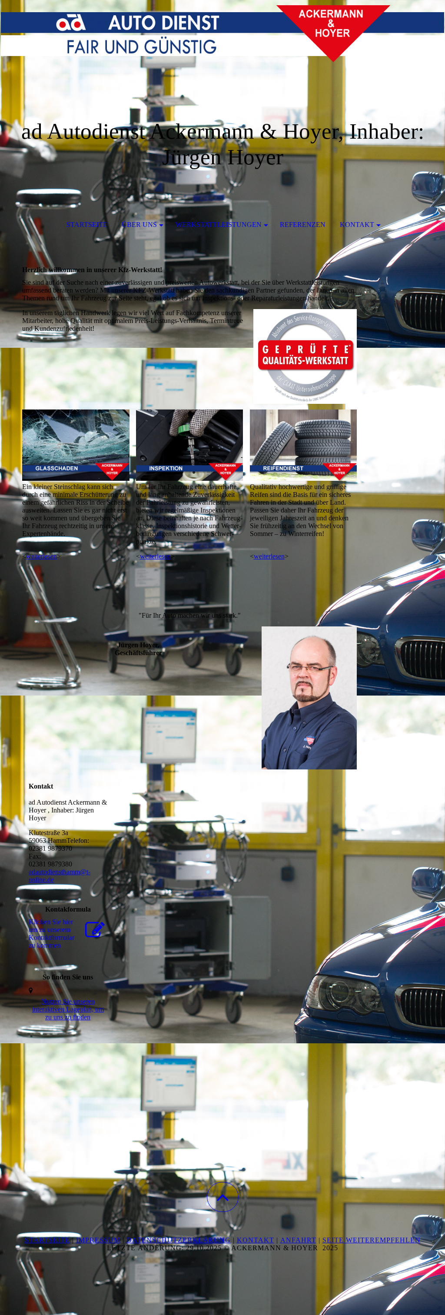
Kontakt (357, 224)
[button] (223, 1197)
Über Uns (139, 224)
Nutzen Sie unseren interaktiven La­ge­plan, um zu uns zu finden (68, 1009)
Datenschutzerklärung (178, 1240)
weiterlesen (41, 556)
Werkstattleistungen (219, 224)
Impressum (98, 1240)
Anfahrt (298, 1240)
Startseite (86, 224)
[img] (222, 43)
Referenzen (302, 224)
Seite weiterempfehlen (371, 1240)
